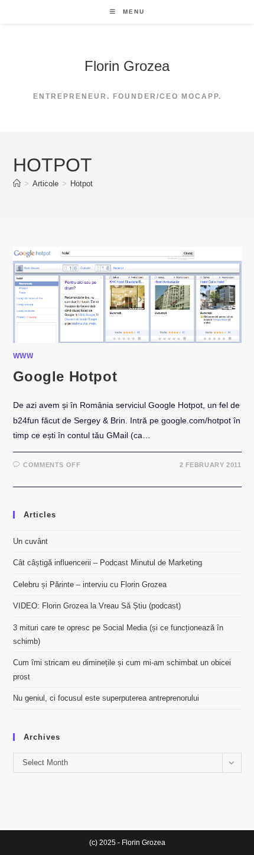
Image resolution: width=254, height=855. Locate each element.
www (23, 356)
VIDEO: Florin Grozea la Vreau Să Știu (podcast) (97, 605)
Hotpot (81, 183)
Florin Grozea (127, 66)
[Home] (17, 183)
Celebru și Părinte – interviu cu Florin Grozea (90, 584)
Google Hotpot (65, 376)
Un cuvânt (30, 541)
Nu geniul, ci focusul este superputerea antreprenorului (106, 698)
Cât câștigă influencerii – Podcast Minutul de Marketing (107, 562)
